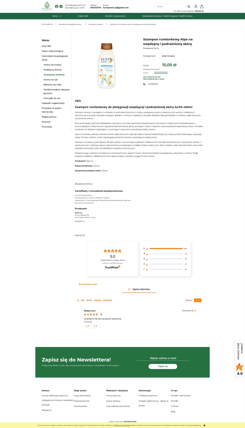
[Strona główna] (47, 6)
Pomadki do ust (52, 98)
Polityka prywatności (148, 395)
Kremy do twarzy (52, 65)
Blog (173, 411)
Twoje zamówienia (82, 395)
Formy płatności (113, 395)
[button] (80, 284)
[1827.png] (106, 65)
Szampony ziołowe (54, 74)
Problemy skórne (53, 70)
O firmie (174, 406)
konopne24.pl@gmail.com (116, 7)
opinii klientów (112, 260)
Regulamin (47, 410)
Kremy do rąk (51, 79)
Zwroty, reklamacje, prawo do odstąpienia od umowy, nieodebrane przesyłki (58, 400)
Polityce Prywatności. (122, 425)
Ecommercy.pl (130, 421)
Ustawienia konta (81, 401)
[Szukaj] (189, 6)
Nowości (46, 122)
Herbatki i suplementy (53, 103)
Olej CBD (46, 46)
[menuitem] (55, 16)
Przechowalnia (80, 406)
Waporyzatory (49, 117)
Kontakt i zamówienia (180, 395)
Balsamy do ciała (52, 84)
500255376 (95, 7)
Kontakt (174, 401)
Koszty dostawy (113, 401)
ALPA (156, 48)
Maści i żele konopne (52, 51)
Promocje (47, 127)
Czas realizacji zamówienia (118, 406)
